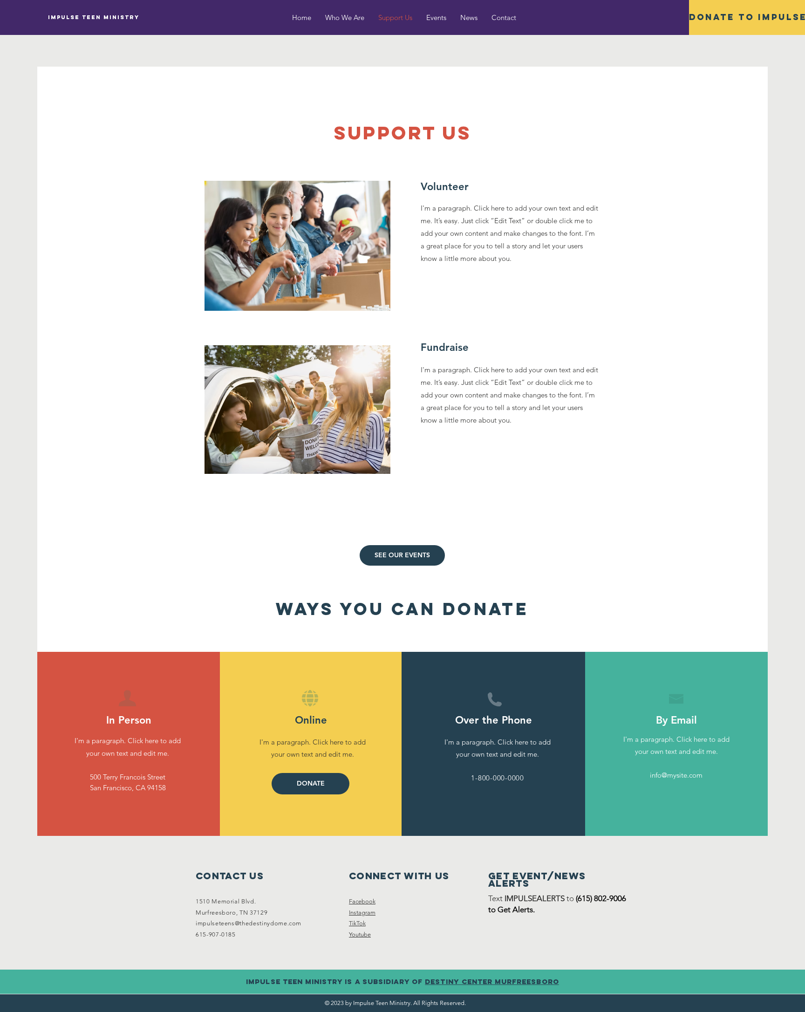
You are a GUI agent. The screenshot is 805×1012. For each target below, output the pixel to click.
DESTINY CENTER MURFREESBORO (492, 981)
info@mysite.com (676, 775)
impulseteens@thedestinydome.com (248, 923)
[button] (310, 783)
